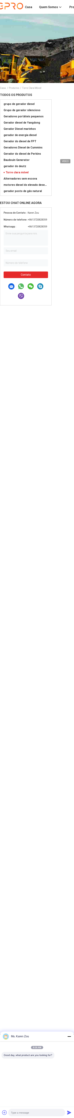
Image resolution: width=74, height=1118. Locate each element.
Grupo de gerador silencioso (22, 110)
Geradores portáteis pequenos (24, 116)
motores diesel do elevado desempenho (26, 184)
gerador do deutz (15, 166)
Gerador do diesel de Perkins (22, 153)
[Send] (69, 1112)
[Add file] (4, 1112)
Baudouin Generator (17, 160)
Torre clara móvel (17, 172)
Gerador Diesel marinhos (20, 128)
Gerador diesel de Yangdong (22, 122)
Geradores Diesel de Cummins (23, 147)
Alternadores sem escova (20, 178)
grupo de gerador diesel (19, 104)
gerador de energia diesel (20, 135)
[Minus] (69, 1036)
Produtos (14, 88)
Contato (26, 274)
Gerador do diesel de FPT (20, 141)
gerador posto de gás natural (23, 191)
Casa (3, 88)
